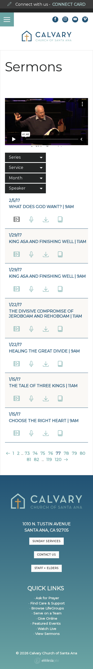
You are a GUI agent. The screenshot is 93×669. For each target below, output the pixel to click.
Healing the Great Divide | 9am (44, 351)
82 (36, 459)
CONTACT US (46, 554)
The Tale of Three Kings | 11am (43, 385)
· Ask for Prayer (46, 598)
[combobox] (25, 157)
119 (49, 459)
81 (29, 459)
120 (58, 459)
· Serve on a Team (47, 613)
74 (35, 453)
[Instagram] (65, 19)
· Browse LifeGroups (47, 608)
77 (58, 453)
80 (82, 453)
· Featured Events (46, 623)
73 (27, 453)
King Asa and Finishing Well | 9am (47, 276)
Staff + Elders (46, 568)
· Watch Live (46, 629)
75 (42, 453)
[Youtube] (75, 19)
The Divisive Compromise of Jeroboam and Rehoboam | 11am (45, 314)
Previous (8, 453)
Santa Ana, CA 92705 (47, 530)
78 (66, 453)
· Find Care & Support (47, 603)
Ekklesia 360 (46, 661)
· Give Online (46, 618)
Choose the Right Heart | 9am (44, 420)
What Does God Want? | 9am (41, 206)
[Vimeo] (85, 19)
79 (74, 453)
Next (65, 459)
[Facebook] (55, 19)
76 (50, 453)
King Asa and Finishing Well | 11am (47, 241)
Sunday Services (46, 541)
